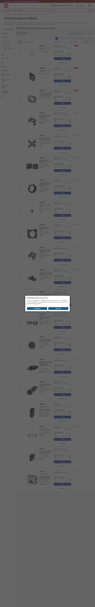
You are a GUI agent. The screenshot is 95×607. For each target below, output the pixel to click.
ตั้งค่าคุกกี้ (58, 308)
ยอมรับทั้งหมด (37, 308)
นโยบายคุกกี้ (36, 303)
